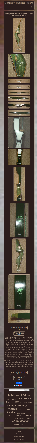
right (13, 405)
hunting (11, 412)
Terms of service (19, 439)
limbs (28, 415)
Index (19, 431)
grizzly (17, 395)
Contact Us (19, 434)
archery (22, 405)
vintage (12, 408)
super (30, 406)
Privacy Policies (19, 436)
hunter (29, 413)
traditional (22, 421)
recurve (25, 398)
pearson (8, 399)
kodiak (11, 395)
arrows (18, 415)
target (27, 409)
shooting (21, 409)
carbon (28, 418)
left (21, 402)
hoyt (18, 413)
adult (29, 395)
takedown (19, 424)
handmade (21, 418)
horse (13, 415)
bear (23, 394)
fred (8, 406)
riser (16, 402)
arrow (30, 402)
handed (23, 413)
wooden (14, 399)
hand (12, 421)
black (16, 418)
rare (8, 415)
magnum (10, 418)
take (24, 416)
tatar (25, 402)
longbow (9, 402)
